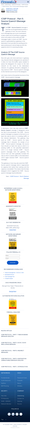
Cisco (19, 373)
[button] (28, 2)
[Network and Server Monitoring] (13, 243)
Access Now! (12, 230)
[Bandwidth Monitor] (12, 214)
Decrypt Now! (12, 291)
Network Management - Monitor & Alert (14, 272)
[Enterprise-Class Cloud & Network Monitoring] (12, 197)
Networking (5, 373)
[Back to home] (9, 2)
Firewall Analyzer (9, 278)
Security (4, 391)
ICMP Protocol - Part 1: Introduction (14, 366)
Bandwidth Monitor (9, 274)
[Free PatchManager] (12, 303)
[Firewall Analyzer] (12, 320)
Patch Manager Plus (9, 276)
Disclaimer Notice (15, 427)
